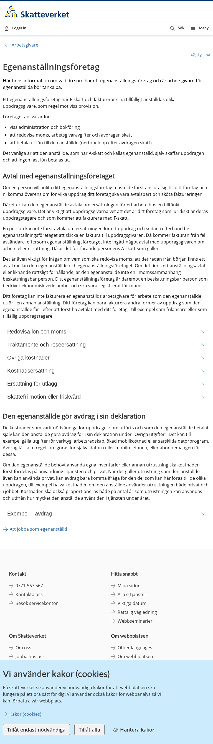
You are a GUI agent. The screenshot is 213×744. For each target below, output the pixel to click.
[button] (177, 28)
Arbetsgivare (25, 45)
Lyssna (204, 54)
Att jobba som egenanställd (38, 529)
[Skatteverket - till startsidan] (37, 11)
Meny (204, 28)
